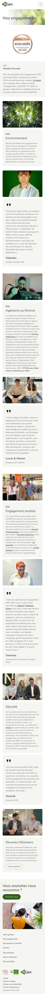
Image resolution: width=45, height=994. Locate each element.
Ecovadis (37, 80)
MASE (8, 727)
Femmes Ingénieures (25, 534)
